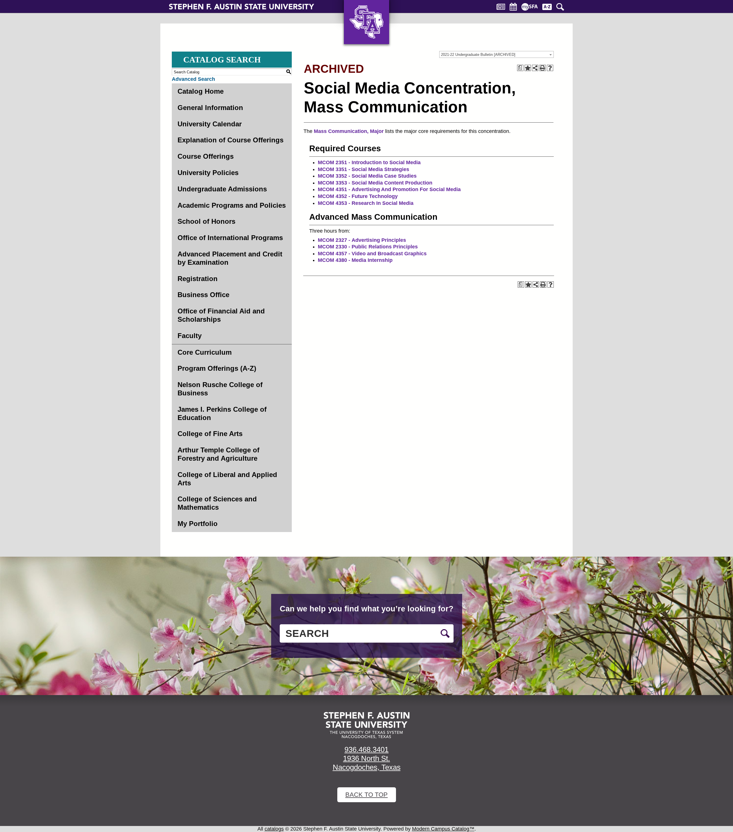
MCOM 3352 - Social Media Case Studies (367, 176)
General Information (210, 107)
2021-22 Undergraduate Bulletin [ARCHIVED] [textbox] (478, 54)
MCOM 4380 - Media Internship (355, 260)
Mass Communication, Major (349, 131)
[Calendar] (513, 7)
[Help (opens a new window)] (550, 68)
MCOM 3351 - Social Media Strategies (363, 169)
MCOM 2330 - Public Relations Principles (368, 247)
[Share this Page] (535, 68)
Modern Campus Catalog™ (443, 829)
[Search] (560, 7)
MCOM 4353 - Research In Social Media (365, 203)
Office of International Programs (230, 238)
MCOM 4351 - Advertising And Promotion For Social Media (389, 189)
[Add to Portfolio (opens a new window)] (528, 68)
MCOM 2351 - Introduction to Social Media (369, 162)
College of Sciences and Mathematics (217, 503)
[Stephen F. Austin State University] (241, 6)
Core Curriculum (205, 352)
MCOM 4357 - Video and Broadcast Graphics (372, 253)
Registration (198, 278)
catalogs (274, 829)
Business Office (203, 295)
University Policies (208, 172)
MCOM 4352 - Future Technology (358, 196)
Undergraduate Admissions (222, 189)
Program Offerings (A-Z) (217, 368)
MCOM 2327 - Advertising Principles (362, 240)
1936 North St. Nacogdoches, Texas (367, 763)
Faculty (190, 336)
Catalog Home (201, 91)
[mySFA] (529, 7)
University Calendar (210, 124)
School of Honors (206, 221)
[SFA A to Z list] (547, 7)
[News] (500, 7)
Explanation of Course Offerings (230, 140)
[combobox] (496, 54)
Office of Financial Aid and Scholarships (221, 315)
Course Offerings (206, 156)
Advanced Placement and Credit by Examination (230, 258)
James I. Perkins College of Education (222, 413)
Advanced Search (193, 79)
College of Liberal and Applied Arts (227, 479)
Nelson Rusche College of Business (220, 389)
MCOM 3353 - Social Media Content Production (375, 183)
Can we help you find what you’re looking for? (367, 609)
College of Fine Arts (210, 433)
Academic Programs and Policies (232, 205)
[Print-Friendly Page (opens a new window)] (542, 68)
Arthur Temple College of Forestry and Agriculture (218, 454)
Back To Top (366, 794)
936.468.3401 (366, 749)
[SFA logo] (366, 725)
